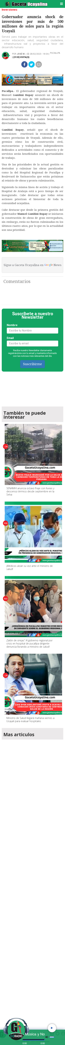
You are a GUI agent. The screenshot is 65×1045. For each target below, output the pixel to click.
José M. (21, 54)
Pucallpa (55, 53)
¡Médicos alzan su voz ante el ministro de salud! (29, 567)
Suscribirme (32, 364)
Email (10, 338)
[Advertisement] (32, 880)
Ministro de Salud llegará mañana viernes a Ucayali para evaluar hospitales (30, 719)
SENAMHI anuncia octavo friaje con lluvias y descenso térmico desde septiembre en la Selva (30, 491)
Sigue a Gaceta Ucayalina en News (32, 265)
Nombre (12, 325)
